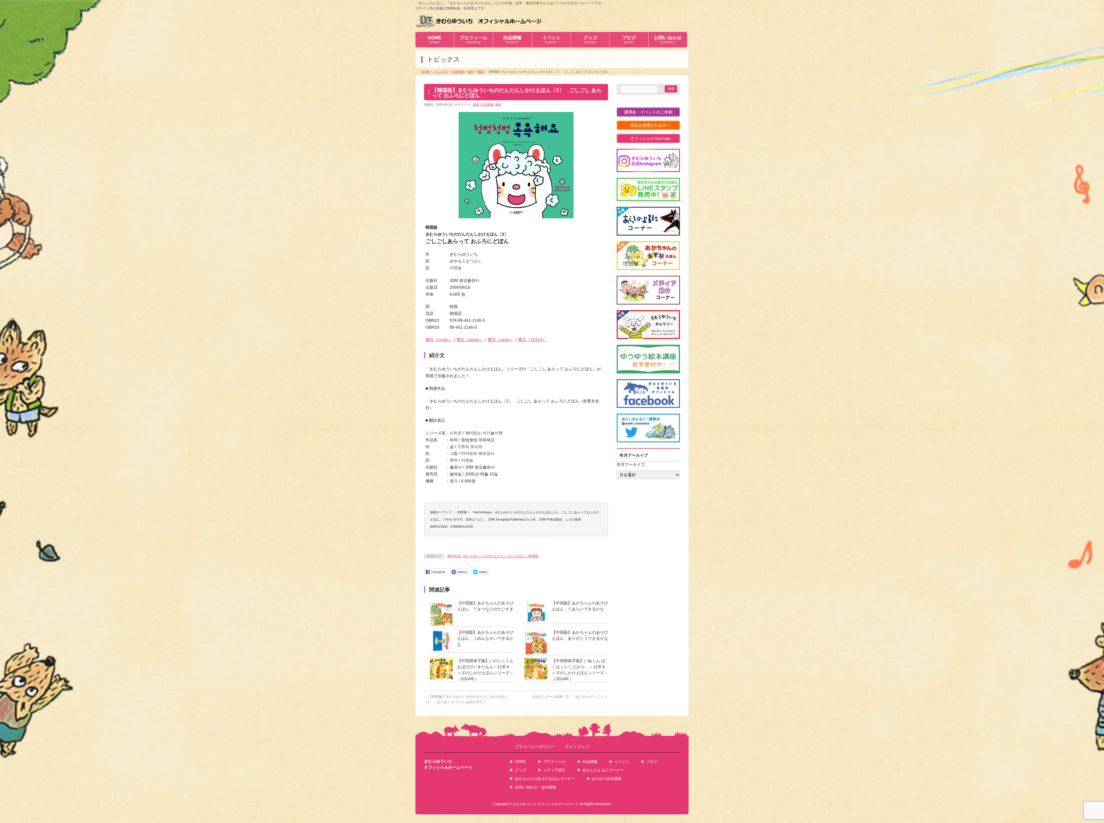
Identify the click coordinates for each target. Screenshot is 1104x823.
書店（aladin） (470, 339)
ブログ (652, 762)
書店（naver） (501, 339)
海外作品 (454, 556)
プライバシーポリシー (535, 747)
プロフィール (554, 762)
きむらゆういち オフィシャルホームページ (545, 804)
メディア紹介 (554, 770)
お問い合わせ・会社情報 (535, 787)
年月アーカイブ (631, 464)
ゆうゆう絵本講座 (607, 778)
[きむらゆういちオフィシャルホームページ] (478, 21)
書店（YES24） (532, 339)
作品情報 (487, 104)
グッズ (520, 770)
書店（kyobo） (439, 339)
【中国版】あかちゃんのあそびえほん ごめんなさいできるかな (485, 638)
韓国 (476, 104)
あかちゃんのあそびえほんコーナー (545, 778)
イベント (621, 762)
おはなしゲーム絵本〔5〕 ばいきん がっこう (570, 697)
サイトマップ (577, 747)
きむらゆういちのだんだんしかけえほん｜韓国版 (500, 556)
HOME (520, 762)
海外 (498, 104)
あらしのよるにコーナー (603, 770)
